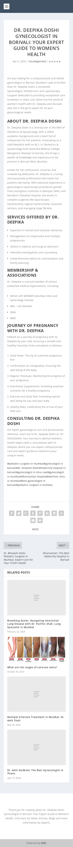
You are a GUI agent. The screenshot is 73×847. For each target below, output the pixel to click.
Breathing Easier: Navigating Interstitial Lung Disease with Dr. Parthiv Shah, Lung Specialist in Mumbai (34, 624)
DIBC (44, 843)
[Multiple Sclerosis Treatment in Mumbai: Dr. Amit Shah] (36, 694)
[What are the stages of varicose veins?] (36, 649)
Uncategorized (37, 61)
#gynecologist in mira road (32, 472)
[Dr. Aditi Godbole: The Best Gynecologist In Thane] (36, 747)
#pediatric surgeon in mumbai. (34, 485)
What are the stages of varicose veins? (32, 667)
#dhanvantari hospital (33, 476)
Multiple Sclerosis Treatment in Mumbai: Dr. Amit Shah (36, 718)
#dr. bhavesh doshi (27, 468)
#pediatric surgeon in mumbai (25, 463)
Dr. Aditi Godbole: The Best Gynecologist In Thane (35, 771)
